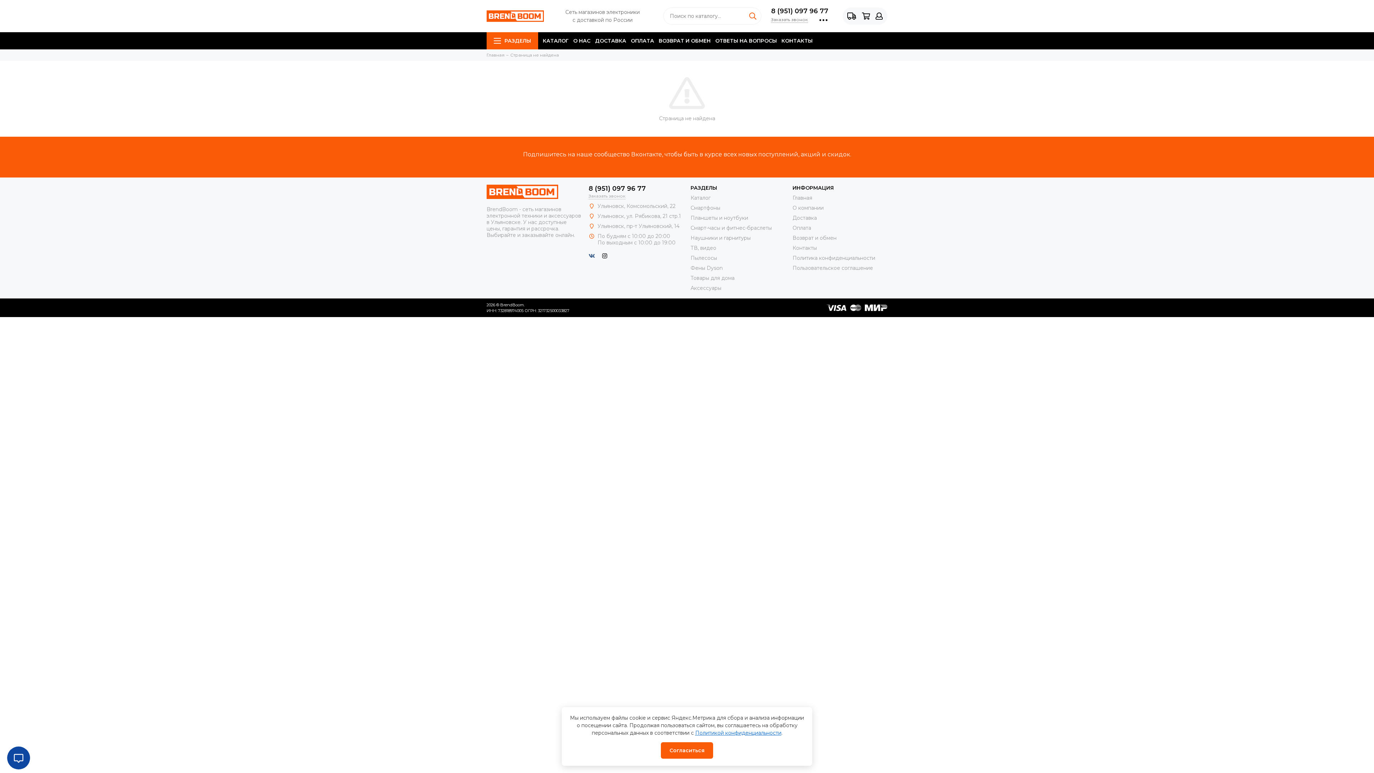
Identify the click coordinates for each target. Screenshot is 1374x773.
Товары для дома (713, 278)
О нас (581, 41)
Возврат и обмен (685, 41)
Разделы (518, 41)
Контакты (797, 41)
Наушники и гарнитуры (721, 238)
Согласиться (687, 750)
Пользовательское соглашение (833, 268)
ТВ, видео (703, 248)
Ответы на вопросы (746, 41)
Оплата (642, 41)
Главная (802, 198)
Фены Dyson (707, 268)
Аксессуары (706, 288)
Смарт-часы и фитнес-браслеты (731, 228)
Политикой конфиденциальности (738, 733)
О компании (808, 208)
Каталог (556, 41)
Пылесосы (704, 258)
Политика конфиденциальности (834, 258)
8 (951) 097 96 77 (799, 11)
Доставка (610, 41)
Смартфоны (705, 208)
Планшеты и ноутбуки (719, 218)
